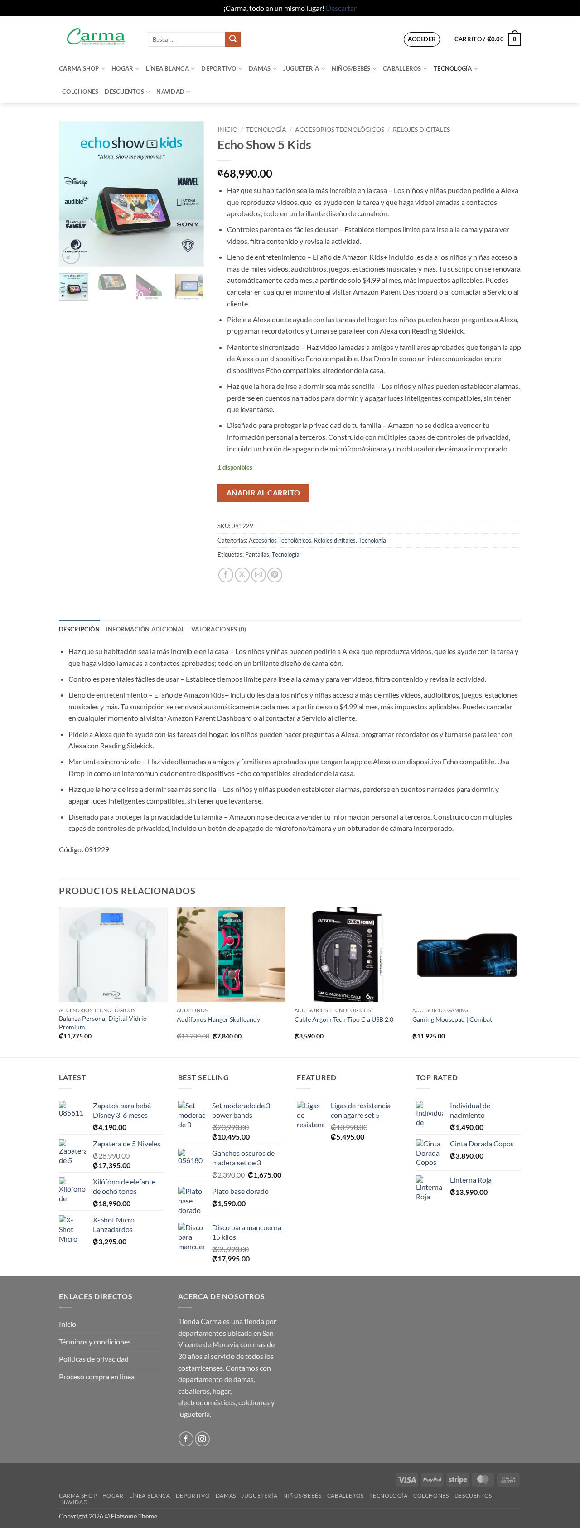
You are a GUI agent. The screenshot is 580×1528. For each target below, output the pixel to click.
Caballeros (402, 68)
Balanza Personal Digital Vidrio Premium (103, 1022)
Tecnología (453, 68)
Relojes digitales (421, 129)
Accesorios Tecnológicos (339, 129)
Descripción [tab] (79, 629)
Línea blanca (167, 68)
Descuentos (124, 91)
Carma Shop (79, 68)
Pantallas (257, 554)
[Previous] (73, 194)
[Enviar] (233, 39)
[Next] (189, 194)
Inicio (227, 129)
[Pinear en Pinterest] (274, 575)
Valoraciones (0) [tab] (218, 629)
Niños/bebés (351, 68)
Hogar (122, 68)
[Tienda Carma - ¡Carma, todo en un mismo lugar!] (96, 36)
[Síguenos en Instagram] (202, 1438)
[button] (422, 39)
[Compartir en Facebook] (225, 575)
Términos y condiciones (95, 1341)
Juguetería (301, 68)
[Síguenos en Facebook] (186, 1438)
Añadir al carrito (263, 493)
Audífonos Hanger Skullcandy (218, 1019)
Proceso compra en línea (97, 1376)
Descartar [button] (341, 8)
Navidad (170, 91)
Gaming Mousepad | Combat (452, 1019)
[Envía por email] (258, 575)
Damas (260, 68)
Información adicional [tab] (145, 629)
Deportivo (218, 68)
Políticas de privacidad (94, 1358)
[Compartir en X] (242, 575)
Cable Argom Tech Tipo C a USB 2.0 (344, 1019)
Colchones (80, 91)
